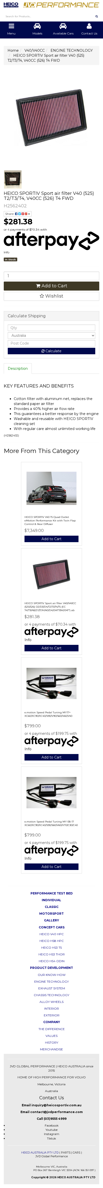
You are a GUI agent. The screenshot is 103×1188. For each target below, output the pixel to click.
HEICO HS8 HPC (52, 941)
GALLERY (51, 920)
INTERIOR (51, 1008)
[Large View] (13, 179)
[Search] (96, 16)
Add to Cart (53, 286)
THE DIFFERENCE (51, 1029)
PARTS (65, 1152)
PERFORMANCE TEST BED (51, 893)
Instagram (51, 1134)
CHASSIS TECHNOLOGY (51, 995)
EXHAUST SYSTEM (51, 988)
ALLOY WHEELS (52, 1002)
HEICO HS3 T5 (51, 947)
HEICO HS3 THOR (51, 954)
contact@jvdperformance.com (56, 1112)
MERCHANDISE (51, 1049)
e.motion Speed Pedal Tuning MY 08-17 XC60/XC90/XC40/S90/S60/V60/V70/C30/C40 (51, 823)
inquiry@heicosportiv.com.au (57, 1105)
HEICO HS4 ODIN (51, 961)
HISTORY (51, 1042)
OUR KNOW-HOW (52, 975)
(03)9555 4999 (55, 1119)
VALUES (52, 1036)
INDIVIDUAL (51, 900)
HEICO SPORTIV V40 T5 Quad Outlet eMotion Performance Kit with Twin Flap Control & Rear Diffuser (50, 520)
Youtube (52, 1130)
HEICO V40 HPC (52, 934)
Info (6, 252)
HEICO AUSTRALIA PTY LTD (39, 1152)
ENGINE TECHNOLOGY (51, 981)
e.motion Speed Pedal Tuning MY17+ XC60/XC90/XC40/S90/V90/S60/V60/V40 (48, 714)
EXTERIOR (52, 1015)
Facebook (51, 1125)
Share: (10, 214)
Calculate (53, 351)
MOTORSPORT (51, 913)
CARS (76, 1152)
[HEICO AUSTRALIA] (51, 3)
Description (18, 368)
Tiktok (51, 1138)
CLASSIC (51, 907)
